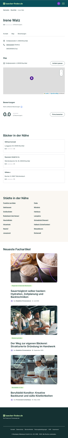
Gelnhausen (7, 207)
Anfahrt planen (57, 63)
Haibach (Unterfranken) (42, 224)
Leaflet (47, 93)
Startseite (6, 10)
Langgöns (37, 216)
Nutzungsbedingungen (40, 429)
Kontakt (13, 429)
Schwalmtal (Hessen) (41, 220)
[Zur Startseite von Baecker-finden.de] (13, 3)
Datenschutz (19, 429)
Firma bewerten (57, 114)
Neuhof (5, 229)
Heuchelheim (7, 220)
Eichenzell (37, 233)
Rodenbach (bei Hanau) (11, 216)
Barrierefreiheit (29, 429)
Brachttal (13, 10)
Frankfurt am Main (9, 203)
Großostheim (7, 211)
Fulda (36, 203)
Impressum (56, 429)
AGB (50, 429)
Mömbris (37, 207)
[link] (34, 146)
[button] (58, 3)
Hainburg (37, 211)
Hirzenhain (7, 224)
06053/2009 (10, 45)
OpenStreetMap (54, 93)
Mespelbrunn (38, 229)
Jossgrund (7, 233)
